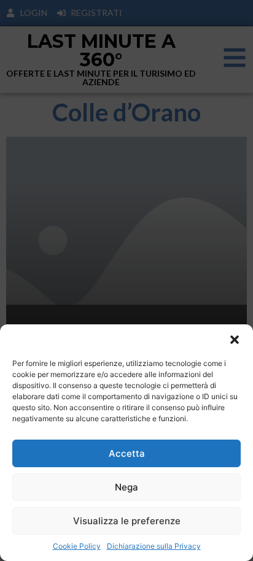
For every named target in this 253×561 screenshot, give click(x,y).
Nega (126, 487)
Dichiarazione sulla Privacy (154, 546)
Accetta (127, 453)
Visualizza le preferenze (127, 521)
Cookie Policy (77, 546)
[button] (234, 340)
